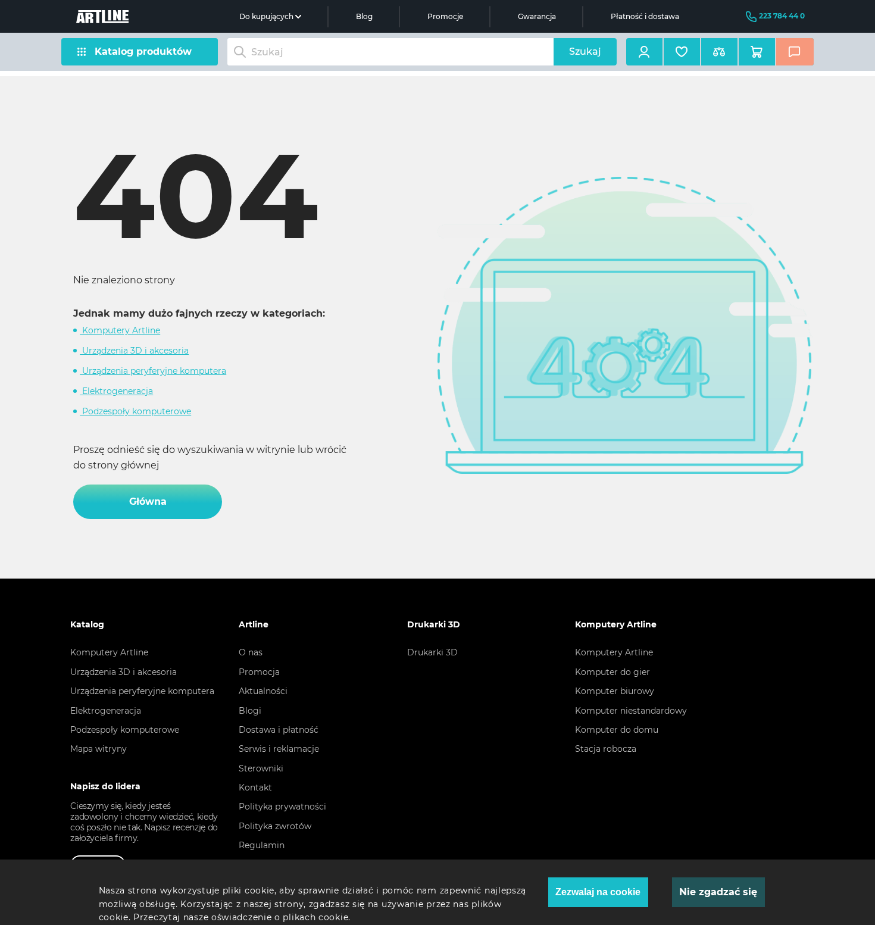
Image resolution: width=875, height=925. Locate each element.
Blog (364, 16)
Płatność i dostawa (645, 16)
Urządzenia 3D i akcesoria (134, 350)
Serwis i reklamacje (279, 748)
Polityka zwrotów (275, 826)
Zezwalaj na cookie (597, 892)
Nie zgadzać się (718, 892)
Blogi (250, 710)
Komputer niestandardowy (631, 710)
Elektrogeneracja (116, 391)
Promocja (259, 672)
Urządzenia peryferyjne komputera (153, 370)
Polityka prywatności (282, 806)
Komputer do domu (616, 729)
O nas (250, 652)
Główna (148, 501)
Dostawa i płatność (278, 729)
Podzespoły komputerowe (135, 411)
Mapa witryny (98, 748)
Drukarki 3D (432, 652)
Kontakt (255, 787)
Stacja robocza (605, 748)
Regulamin (262, 845)
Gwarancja (537, 16)
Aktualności (263, 691)
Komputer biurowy (614, 691)
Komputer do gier (612, 672)
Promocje (445, 16)
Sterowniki (261, 768)
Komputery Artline (120, 330)
